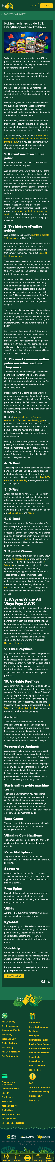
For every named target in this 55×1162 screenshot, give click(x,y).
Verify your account (11, 1114)
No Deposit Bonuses (38, 1040)
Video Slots (34, 1057)
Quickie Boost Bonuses (40, 1044)
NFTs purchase (9, 1118)
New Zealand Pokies (39, 1052)
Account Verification (11, 1030)
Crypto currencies (10, 1088)
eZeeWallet (7, 1101)
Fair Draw (33, 1031)
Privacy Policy (35, 1096)
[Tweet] (48, 981)
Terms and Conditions (39, 1087)
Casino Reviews (9, 1043)
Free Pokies (35, 1070)
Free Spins (34, 1035)
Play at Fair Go (14, 976)
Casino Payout (36, 1061)
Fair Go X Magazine (11, 1052)
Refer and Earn (9, 1039)
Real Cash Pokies (37, 1065)
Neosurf (5, 1093)
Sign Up (46, 6)
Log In (33, 6)
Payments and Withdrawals (8, 1083)
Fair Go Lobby (8, 1021)
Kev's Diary (7, 1034)
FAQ (31, 1083)
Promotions (34, 1022)
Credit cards (7, 1097)
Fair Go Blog (7, 1047)
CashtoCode (7, 1110)
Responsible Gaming (39, 1091)
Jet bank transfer (10, 1106)
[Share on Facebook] (43, 981)
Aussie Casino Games (39, 1048)
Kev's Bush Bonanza (38, 1027)
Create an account (10, 1026)
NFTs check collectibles (13, 1123)
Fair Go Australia (10, 1056)
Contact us (34, 1100)
